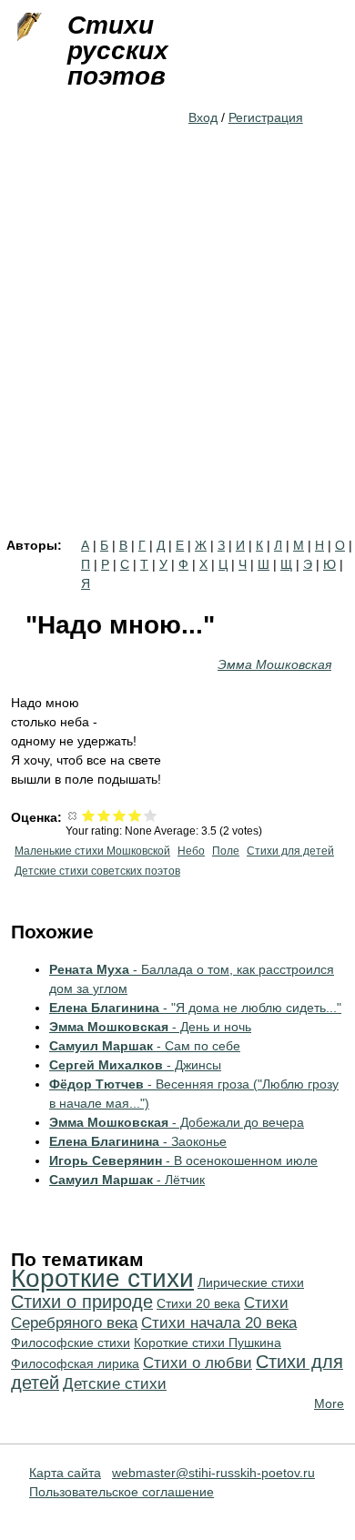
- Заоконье (138, 1141)
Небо (191, 851)
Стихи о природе (82, 1302)
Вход (203, 117)
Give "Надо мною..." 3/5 (119, 815)
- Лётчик (127, 1179)
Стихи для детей (290, 851)
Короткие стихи (102, 1278)
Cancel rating (73, 815)
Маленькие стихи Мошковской (92, 851)
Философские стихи (70, 1342)
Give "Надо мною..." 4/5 (135, 815)
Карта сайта (65, 1472)
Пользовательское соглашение (121, 1491)
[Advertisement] (177, 352)
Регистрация (265, 117)
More (329, 1403)
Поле (225, 851)
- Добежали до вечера (176, 1122)
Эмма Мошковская (274, 664)
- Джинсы (135, 1065)
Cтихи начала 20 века (219, 1323)
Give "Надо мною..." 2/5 (104, 815)
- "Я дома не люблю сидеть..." (195, 1007)
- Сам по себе (144, 1045)
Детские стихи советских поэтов (97, 871)
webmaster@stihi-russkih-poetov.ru (213, 1472)
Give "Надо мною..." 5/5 (150, 815)
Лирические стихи (251, 1282)
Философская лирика (75, 1363)
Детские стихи (115, 1384)
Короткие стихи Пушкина (207, 1342)
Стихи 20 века (198, 1303)
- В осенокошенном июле (183, 1160)
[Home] (27, 27)
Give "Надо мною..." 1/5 (88, 815)
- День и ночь (150, 1026)
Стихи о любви (197, 1363)
